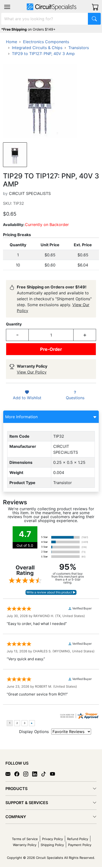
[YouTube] (54, 773)
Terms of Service (25, 839)
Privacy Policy (52, 839)
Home (11, 41)
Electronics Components (46, 41)
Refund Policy (77, 839)
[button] (7, 7)
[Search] (94, 19)
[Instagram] (27, 773)
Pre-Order (51, 349)
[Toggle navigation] (7, 7)
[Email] (9, 773)
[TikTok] (45, 773)
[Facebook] (18, 773)
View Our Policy (32, 372)
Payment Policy (79, 845)
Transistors (78, 47)
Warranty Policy (24, 845)
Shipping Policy (52, 845)
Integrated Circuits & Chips (37, 47)
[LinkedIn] (36, 773)
